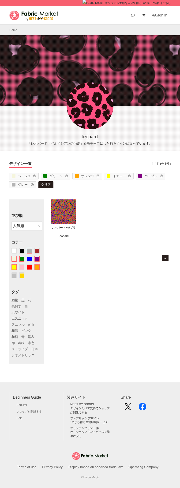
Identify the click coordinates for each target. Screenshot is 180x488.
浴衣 (31, 337)
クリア (46, 184)
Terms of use (26, 467)
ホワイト (18, 312)
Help (19, 418)
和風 (14, 331)
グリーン (56, 176)
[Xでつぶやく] (128, 408)
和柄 (14, 337)
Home (13, 30)
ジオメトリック (22, 355)
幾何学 (16, 306)
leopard (64, 236)
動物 (14, 300)
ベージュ (24, 176)
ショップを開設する (29, 411)
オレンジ (87, 176)
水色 (31, 343)
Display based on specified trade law (95, 467)
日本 (34, 349)
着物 (21, 343)
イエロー (119, 176)
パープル (151, 176)
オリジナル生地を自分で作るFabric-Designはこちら (138, 3)
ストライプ (19, 349)
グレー (23, 184)
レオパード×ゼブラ (64, 227)
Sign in (161, 15)
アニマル (18, 324)
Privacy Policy (52, 467)
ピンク (26, 331)
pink (31, 324)
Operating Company (143, 467)
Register (21, 405)
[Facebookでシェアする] (142, 408)
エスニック (19, 318)
